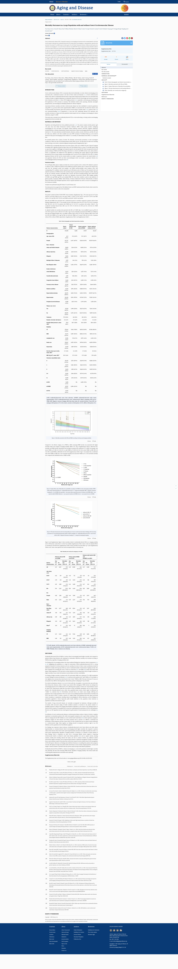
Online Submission (78, 930)
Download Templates (78, 936)
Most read (51, 939)
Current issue (52, 932)
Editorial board (65, 934)
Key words (104, 69)
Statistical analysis (107, 78)
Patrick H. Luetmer (94, 29)
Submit (126, 14)
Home (52, 14)
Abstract (104, 67)
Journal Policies (77, 934)
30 (82, 717)
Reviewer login (91, 934)
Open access (64, 943)
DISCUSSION (105, 92)
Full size (89, 441)
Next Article (84, 86)
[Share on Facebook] (122, 38)
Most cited (51, 943)
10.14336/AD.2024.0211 (77, 19)
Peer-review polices (92, 932)
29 (60, 692)
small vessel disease (65, 71)
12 (87, 109)
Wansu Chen (61, 29)
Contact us (64, 950)
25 (45, 664)
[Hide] (176, 488)
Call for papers (65, 941)
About (58, 14)
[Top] (176, 485)
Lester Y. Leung (85, 29)
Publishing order (70, 766)
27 (77, 669)
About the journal (66, 930)
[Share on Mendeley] (132, 38)
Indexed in (64, 936)
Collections (51, 936)
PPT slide (94, 441)
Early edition (52, 930)
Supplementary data (106, 51)
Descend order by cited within (92, 766)
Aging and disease (48, 19)
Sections (108, 64)
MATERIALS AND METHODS (108, 75)
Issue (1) (62, 19)
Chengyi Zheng (117, 29)
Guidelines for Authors (79, 932)
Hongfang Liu (125, 29)
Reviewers (83, 14)
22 (59, 111)
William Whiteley (69, 29)
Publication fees (77, 939)
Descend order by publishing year (80, 766)
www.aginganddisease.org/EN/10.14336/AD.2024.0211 (80, 758)
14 (58, 111)
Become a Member (62, 2)
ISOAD (51, 2)
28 (84, 669)
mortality (47, 71)
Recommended (125, 64)
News (63, 946)
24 (67, 159)
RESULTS (104, 80)
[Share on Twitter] (125, 38)
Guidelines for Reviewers (93, 930)
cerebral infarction (55, 71)
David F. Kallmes (103, 29)
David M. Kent (48, 31)
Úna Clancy (47, 29)
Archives (51, 934)
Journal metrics (65, 939)
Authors (74, 14)
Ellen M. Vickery (77, 29)
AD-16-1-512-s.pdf (71, 761)
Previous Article (61, 86)
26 (47, 664)
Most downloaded (53, 941)
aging (86, 71)
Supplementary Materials (108, 94)
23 (96, 156)
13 (96, 109)
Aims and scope (65, 932)
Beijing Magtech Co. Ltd (120, 947)
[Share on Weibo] (127, 38)
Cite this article (105, 71)
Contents (66, 14)
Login (119, 1)
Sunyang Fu (110, 29)
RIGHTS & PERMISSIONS (108, 98)
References (104, 96)
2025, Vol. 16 (56, 19)
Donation (64, 948)
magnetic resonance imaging (77, 71)
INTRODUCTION (105, 73)
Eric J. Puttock (54, 29)
